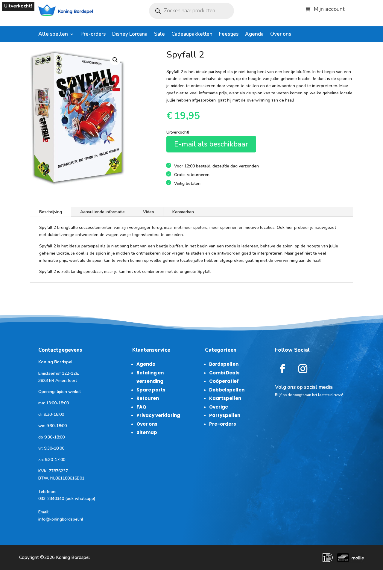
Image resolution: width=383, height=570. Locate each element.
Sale (159, 34)
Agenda (254, 34)
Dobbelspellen (226, 390)
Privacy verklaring (158, 415)
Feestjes (228, 34)
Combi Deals (224, 373)
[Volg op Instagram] (303, 369)
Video (148, 212)
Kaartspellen (225, 398)
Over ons (280, 34)
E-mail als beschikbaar (211, 144)
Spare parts (150, 390)
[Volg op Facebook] (282, 369)
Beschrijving (50, 212)
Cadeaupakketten (191, 34)
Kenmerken (183, 212)
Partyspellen (224, 415)
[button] (115, 60)
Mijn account (329, 8)
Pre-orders (93, 34)
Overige (218, 407)
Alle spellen (53, 34)
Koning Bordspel (73, 557)
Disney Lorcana (130, 34)
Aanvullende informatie (102, 212)
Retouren (147, 398)
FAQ (141, 407)
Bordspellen (223, 364)
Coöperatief (224, 381)
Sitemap (146, 432)
